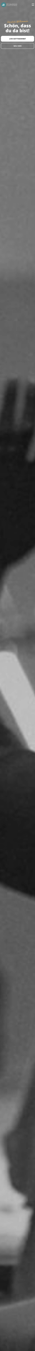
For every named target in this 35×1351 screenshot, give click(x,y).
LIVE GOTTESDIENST (17, 39)
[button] (33, 5)
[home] (9, 4)
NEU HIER (17, 46)
